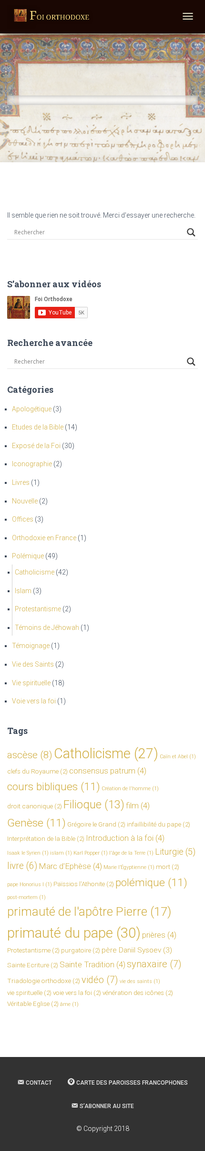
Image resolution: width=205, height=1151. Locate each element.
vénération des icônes (137, 992)
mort (167, 866)
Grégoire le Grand (96, 824)
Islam (23, 591)
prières (159, 935)
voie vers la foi (77, 992)
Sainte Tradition (92, 964)
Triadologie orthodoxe (43, 980)
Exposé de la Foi (36, 446)
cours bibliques (53, 786)
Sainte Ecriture (32, 965)
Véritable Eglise (33, 1003)
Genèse (36, 822)
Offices (22, 519)
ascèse (29, 755)
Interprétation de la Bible (45, 838)
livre (22, 865)
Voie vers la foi (34, 701)
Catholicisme (34, 572)
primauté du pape (74, 933)
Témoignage (31, 645)
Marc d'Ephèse (70, 866)
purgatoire (80, 950)
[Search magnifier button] (191, 232)
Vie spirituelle (31, 683)
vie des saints (140, 981)
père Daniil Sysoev (137, 950)
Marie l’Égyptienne (128, 867)
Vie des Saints (33, 664)
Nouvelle (25, 501)
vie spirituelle (29, 992)
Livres (21, 482)
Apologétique (31, 409)
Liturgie (175, 852)
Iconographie (32, 464)
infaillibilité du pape (158, 824)
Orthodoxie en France (44, 538)
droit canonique (34, 806)
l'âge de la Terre (131, 853)
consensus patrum (107, 770)
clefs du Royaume (37, 771)
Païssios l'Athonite (83, 884)
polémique (151, 882)
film (138, 805)
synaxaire (154, 964)
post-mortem (26, 897)
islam (61, 853)
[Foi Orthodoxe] (51, 17)
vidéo (100, 979)
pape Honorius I (29, 884)
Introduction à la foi (125, 838)
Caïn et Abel (178, 756)
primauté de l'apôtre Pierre (89, 911)
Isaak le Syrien (28, 853)
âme (69, 1004)
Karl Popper (90, 853)
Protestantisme (38, 609)
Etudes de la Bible (37, 427)
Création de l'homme (130, 788)
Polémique (28, 556)
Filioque (93, 804)
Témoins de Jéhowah (47, 627)
